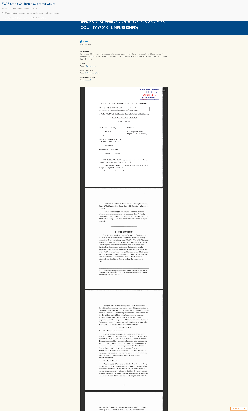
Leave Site (239, 409)
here (43, 18)
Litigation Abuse (90, 66)
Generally (88, 80)
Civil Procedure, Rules (92, 73)
